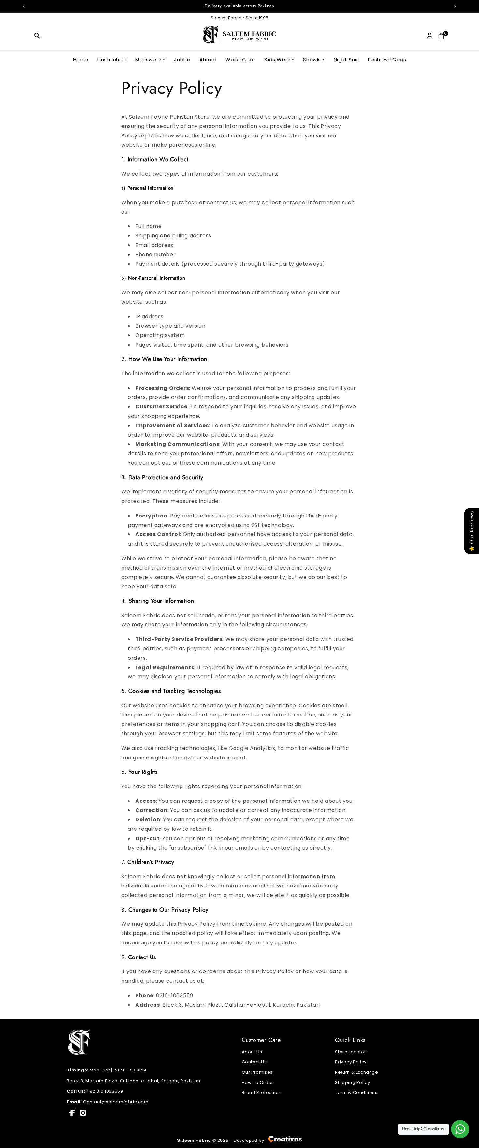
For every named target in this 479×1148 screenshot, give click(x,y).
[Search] (37, 36)
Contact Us (254, 1062)
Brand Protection (261, 1092)
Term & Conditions (356, 1092)
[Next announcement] (455, 6)
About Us (252, 1052)
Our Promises (257, 1072)
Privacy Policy (350, 1062)
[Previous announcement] (24, 6)
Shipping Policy (352, 1082)
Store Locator (350, 1052)
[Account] (430, 36)
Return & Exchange (356, 1072)
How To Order (257, 1082)
